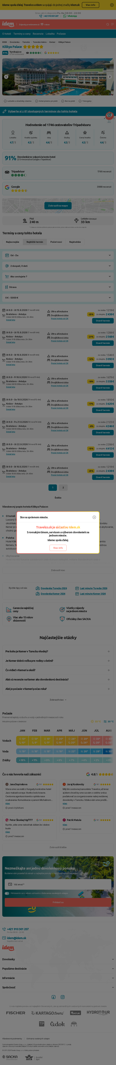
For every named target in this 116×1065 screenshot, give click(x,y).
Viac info (58, 548)
